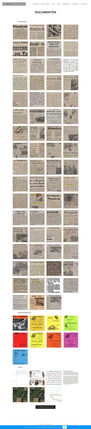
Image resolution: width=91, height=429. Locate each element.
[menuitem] (36, 4)
